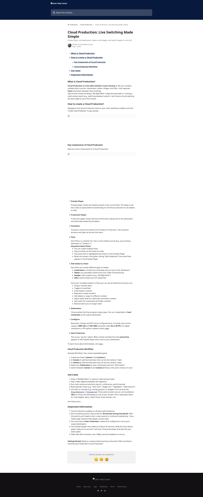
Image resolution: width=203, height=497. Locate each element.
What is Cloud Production (83, 53)
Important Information (82, 74)
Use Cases (75, 70)
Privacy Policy (121, 487)
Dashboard (104, 487)
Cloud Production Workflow (85, 67)
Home (79, 487)
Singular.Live (92, 392)
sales (107, 328)
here (101, 344)
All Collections (73, 25)
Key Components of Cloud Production (90, 62)
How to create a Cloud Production (87, 57)
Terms (112, 487)
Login (95, 487)
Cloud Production (86, 25)
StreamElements (77, 392)
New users (87, 487)
